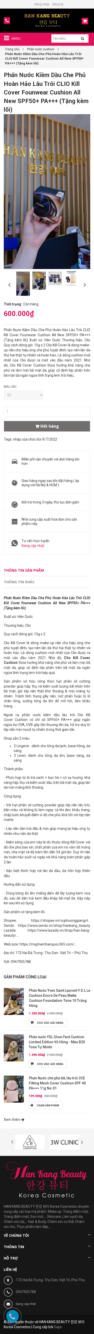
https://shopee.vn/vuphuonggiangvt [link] (59, 920)
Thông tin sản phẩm (24, 570)
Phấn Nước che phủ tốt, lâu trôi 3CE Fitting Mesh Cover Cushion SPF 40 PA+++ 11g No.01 (57, 1083)
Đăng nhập (41, 4)
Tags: (8, 439)
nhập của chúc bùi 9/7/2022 (35, 439)
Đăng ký (57, 4)
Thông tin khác (19, 581)
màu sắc (10, 386)
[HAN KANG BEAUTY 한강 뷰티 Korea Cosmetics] (47, 20)
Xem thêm (12, 1120)
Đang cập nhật (33, 546)
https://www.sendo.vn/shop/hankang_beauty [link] (54, 926)
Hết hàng (49, 426)
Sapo (58, 1327)
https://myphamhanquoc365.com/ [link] (47, 944)
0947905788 (26, 1292)
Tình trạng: (13, 304)
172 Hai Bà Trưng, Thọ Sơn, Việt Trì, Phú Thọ (50, 1280)
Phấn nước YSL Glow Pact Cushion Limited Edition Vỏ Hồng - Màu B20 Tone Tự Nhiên (57, 1042)
